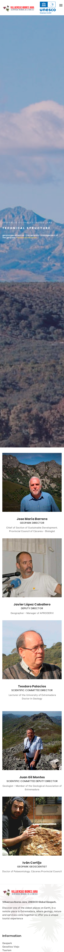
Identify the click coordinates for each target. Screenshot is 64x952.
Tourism (6, 950)
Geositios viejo (10, 946)
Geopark (7, 943)
